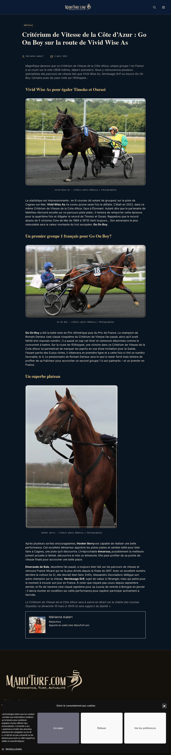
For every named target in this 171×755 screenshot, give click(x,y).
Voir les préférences (145, 728)
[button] (164, 706)
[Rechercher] (154, 7)
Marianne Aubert (35, 56)
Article (28, 25)
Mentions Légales (14, 749)
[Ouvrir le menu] (163, 7)
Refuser (101, 728)
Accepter (58, 728)
